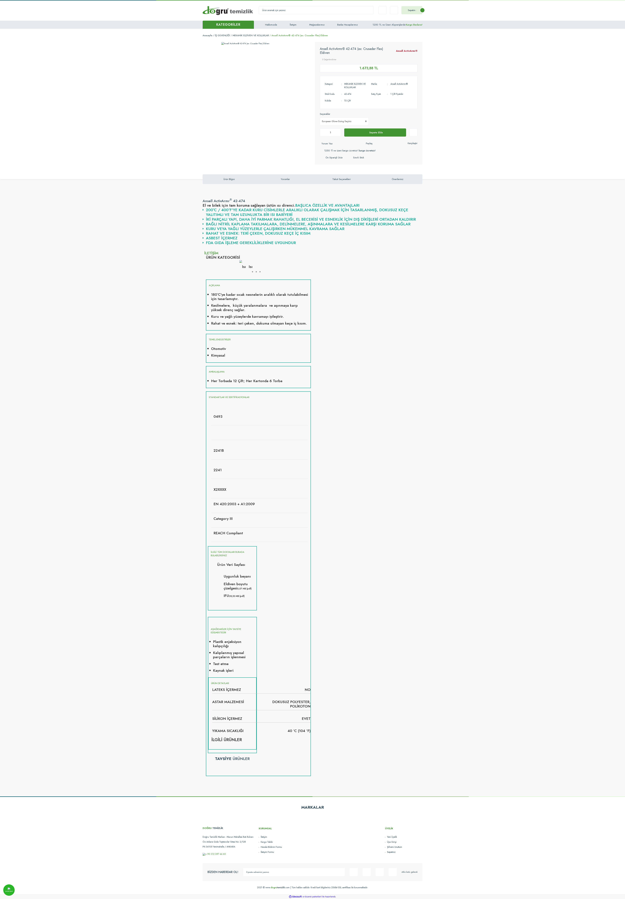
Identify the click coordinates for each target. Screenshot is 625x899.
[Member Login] (394, 10)
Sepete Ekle (376, 132)
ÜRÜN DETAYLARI (220, 683)
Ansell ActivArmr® (406, 51)
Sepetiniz (391, 852)
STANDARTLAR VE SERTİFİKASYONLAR (229, 397)
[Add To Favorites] (413, 132)
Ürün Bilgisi (229, 179)
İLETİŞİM (211, 253)
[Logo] (228, 10)
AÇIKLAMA (214, 285)
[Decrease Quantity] (323, 132)
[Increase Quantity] (337, 132)
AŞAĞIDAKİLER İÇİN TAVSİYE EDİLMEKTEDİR (226, 630)
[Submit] (341, 872)
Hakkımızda (271, 25)
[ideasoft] (295, 896)
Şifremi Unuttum (394, 847)
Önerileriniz (397, 179)
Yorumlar (285, 179)
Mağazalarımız (317, 25)
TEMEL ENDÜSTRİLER (220, 339)
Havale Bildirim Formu (271, 847)
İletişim (293, 25)
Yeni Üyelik (392, 837)
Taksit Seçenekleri (341, 179)
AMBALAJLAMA (217, 371)
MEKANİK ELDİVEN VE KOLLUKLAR (355, 85)
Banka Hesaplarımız (347, 25)
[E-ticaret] (312, 896)
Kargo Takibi (267, 842)
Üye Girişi (391, 842)
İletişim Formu (267, 852)
